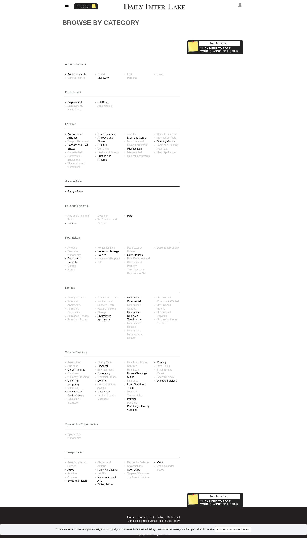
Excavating (103, 373)
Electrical (102, 366)
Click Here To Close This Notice (233, 529)
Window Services (167, 380)
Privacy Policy (171, 520)
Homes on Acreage (108, 251)
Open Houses (135, 255)
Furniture (102, 145)
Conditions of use (137, 520)
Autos (70, 469)
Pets (129, 215)
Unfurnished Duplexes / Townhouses (134, 316)
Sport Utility (133, 469)
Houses (101, 255)
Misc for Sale (134, 148)
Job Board (103, 102)
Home (130, 517)
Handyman (103, 391)
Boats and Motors (77, 480)
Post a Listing (156, 517)
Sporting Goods (166, 141)
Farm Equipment (106, 134)
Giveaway (103, 78)
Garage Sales (75, 191)
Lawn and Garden (137, 137)
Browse (142, 517)
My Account (173, 517)
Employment (74, 102)
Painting (132, 399)
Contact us (155, 520)
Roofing (161, 362)
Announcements (76, 74)
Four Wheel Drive (107, 469)
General (101, 380)
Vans (160, 462)
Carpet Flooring (76, 369)
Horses (71, 223)
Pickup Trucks (105, 484)
